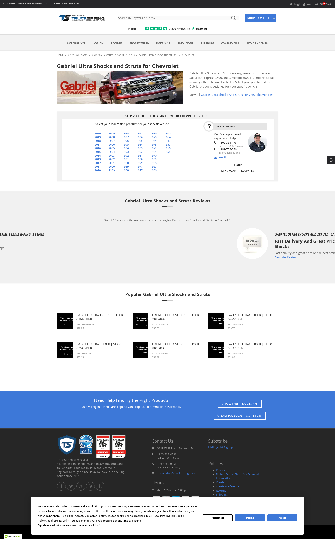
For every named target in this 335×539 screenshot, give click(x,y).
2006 (112, 144)
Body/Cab (163, 42)
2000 (112, 166)
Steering (207, 42)
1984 (139, 144)
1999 (112, 170)
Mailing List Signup (220, 447)
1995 (126, 144)
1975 (153, 137)
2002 (112, 159)
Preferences (218, 518)
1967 (153, 166)
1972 (153, 148)
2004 (112, 152)
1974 (153, 141)
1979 (139, 163)
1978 (139, 166)
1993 (126, 152)
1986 (139, 137)
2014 (98, 155)
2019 (98, 137)
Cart (327, 4)
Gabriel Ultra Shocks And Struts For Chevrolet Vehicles (237, 94)
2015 (98, 152)
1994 (126, 148)
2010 (98, 170)
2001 (112, 163)
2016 (98, 148)
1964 (167, 137)
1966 (153, 170)
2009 (112, 133)
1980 (139, 159)
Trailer (116, 42)
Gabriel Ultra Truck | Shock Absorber (99, 317)
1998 (126, 133)
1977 (139, 170)
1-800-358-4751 (70, 3)
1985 (139, 141)
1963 (167, 141)
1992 (126, 155)
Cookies (221, 482)
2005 (112, 148)
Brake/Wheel (139, 42)
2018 (98, 141)
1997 (126, 137)
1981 (139, 155)
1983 (139, 148)
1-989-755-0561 (33, 3)
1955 (167, 152)
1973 (153, 144)
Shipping (222, 494)
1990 (126, 163)
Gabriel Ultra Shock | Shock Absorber (99, 346)
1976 (153, 133)
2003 (112, 155)
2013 (98, 159)
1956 (167, 148)
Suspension (76, 42)
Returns (221, 490)
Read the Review (144, 257)
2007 (112, 141)
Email (222, 157)
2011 (98, 166)
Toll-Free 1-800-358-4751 (242, 403)
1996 (126, 141)
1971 (153, 152)
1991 (126, 159)
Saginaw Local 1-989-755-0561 (242, 415)
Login (297, 4)
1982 (139, 152)
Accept (282, 518)
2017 (98, 144)
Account (312, 4)
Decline (250, 518)
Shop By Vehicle (259, 18)
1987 (139, 133)
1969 (153, 159)
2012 (98, 163)
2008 (112, 137)
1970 (153, 155)
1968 (153, 163)
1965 (167, 133)
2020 (98, 133)
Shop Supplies (257, 42)
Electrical (185, 42)
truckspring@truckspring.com (175, 473)
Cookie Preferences (228, 486)
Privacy (220, 470)
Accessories (230, 42)
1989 (126, 166)
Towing (98, 42)
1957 (167, 144)
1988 (126, 170)
